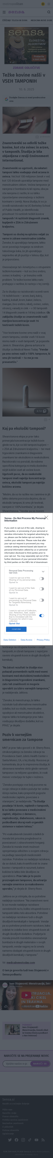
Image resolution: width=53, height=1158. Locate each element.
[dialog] (26, 579)
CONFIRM (16, 629)
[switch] (41, 578)
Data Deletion (10, 640)
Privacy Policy (43, 640)
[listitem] (26, 572)
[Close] (47, 518)
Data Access (26, 640)
